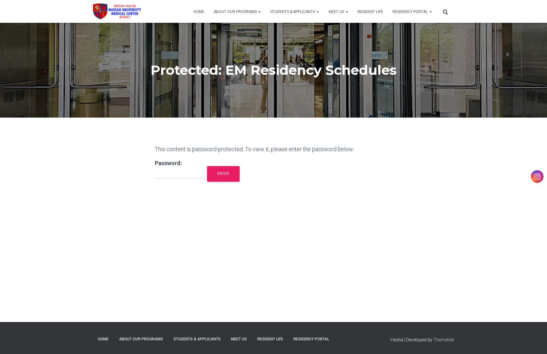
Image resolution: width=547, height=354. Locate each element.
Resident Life (370, 12)
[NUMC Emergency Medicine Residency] (117, 11)
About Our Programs (236, 12)
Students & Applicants (293, 12)
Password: (168, 163)
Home (198, 12)
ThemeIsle (443, 339)
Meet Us (337, 12)
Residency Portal (411, 12)
